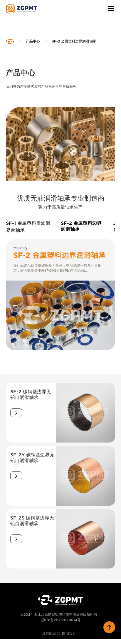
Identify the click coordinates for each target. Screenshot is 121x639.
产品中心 (33, 41)
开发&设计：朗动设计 (59, 633)
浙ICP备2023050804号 (61, 620)
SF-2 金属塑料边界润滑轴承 (74, 41)
